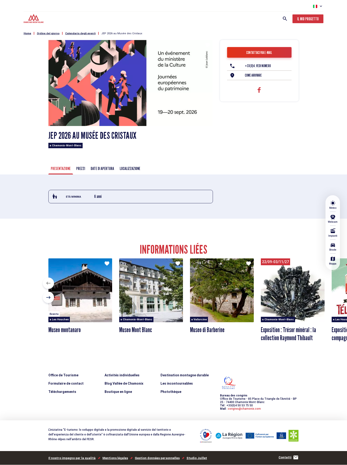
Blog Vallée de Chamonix (124, 383)
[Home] (34, 19)
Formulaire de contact (66, 383)
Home (27, 33)
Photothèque (171, 392)
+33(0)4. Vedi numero (258, 66)
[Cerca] (285, 19)
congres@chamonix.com (244, 408)
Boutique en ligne (118, 392)
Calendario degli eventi (80, 33)
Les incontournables (177, 383)
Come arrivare (253, 75)
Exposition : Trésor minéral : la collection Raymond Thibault (288, 334)
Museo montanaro (64, 330)
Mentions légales (115, 458)
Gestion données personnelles (157, 458)
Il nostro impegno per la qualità (72, 458)
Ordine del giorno (48, 33)
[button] (48, 283)
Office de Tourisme (63, 375)
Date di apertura (102, 168)
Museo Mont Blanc (135, 330)
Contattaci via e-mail (259, 52)
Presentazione (61, 168)
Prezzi (80, 168)
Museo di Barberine (207, 330)
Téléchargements (62, 392)
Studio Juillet (196, 458)
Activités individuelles (122, 375)
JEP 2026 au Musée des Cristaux (121, 33)
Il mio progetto (308, 18)
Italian (315, 6)
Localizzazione (130, 168)
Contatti (285, 457)
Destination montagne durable (185, 375)
